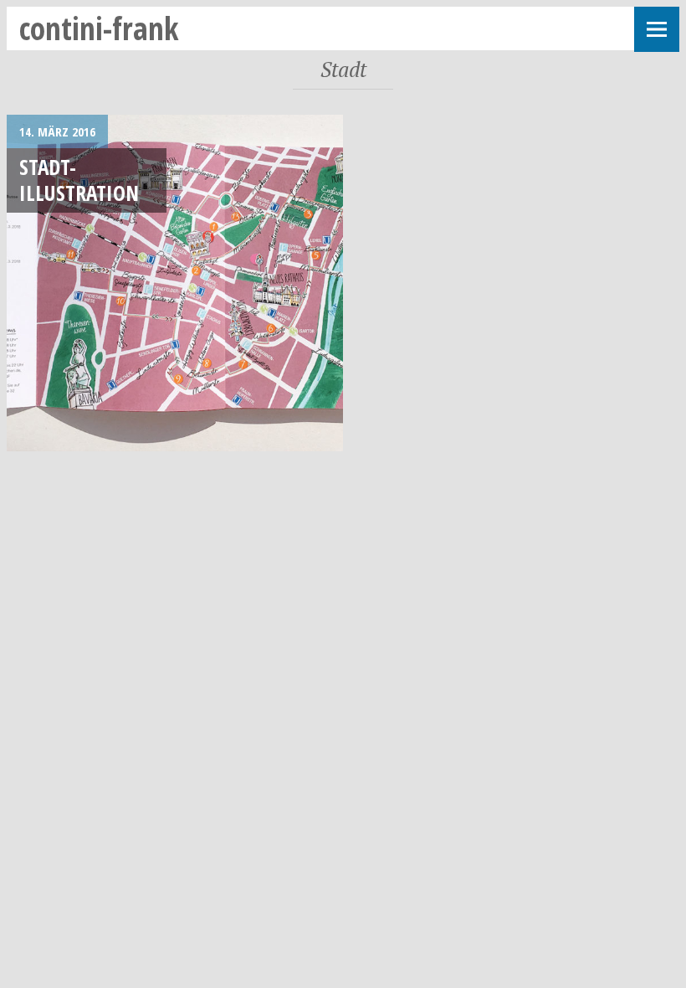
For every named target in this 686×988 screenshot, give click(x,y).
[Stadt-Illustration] (175, 283)
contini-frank (99, 28)
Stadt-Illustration (79, 179)
